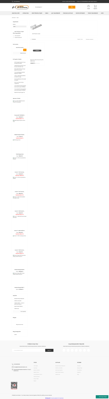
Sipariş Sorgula (37, 376)
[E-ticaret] (54, 398)
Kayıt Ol (49, 350)
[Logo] (20, 7)
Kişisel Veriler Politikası (59, 372)
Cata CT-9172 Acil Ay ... (20, 172)
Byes (18, 17)
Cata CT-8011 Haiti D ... (20, 211)
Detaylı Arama (23, 53)
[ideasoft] (47, 398)
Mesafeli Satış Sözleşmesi (60, 365)
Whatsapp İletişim (103, 396)
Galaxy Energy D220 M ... (19, 269)
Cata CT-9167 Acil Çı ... (20, 250)
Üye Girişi (35, 367)
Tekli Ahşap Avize (19, 154)
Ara (24, 49)
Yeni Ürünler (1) (17, 35)
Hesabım (79, 365)
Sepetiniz (79, 372)
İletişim (35, 380)
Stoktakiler (34, 39)
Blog (78, 374)
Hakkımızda (57, 374)
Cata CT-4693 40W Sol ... (19, 230)
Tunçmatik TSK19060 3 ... (19, 115)
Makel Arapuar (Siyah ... (20, 134)
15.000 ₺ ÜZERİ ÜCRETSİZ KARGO (68, 1)
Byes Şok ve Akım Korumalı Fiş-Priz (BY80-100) (36, 60)
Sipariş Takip (79, 367)
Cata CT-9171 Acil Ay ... (20, 191)
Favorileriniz (79, 370)
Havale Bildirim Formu (38, 374)
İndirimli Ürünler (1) (18, 37)
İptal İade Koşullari (59, 370)
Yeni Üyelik (36, 365)
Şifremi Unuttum (37, 370)
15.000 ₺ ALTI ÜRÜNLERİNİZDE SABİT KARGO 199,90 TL (87, 1)
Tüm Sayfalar (23, 311)
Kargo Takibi (36, 378)
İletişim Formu (36, 372)
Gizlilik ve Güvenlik (58, 367)
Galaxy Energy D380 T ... (20, 287)
